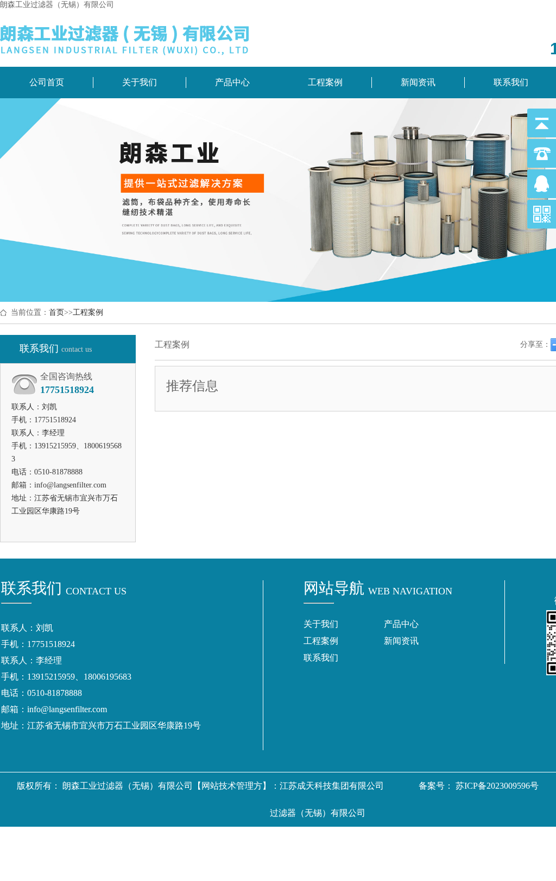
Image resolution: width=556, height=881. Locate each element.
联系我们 (321, 657)
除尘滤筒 (81, 840)
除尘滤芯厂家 (231, 840)
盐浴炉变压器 (474, 840)
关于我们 (139, 82)
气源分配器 (361, 840)
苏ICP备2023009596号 (497, 785)
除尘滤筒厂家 (172, 840)
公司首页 (46, 82)
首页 (56, 312)
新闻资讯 (418, 82)
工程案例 (325, 82)
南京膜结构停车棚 (298, 840)
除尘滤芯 (122, 840)
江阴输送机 (373, 867)
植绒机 (273, 867)
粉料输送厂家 (319, 867)
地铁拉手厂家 (415, 840)
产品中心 (232, 82)
